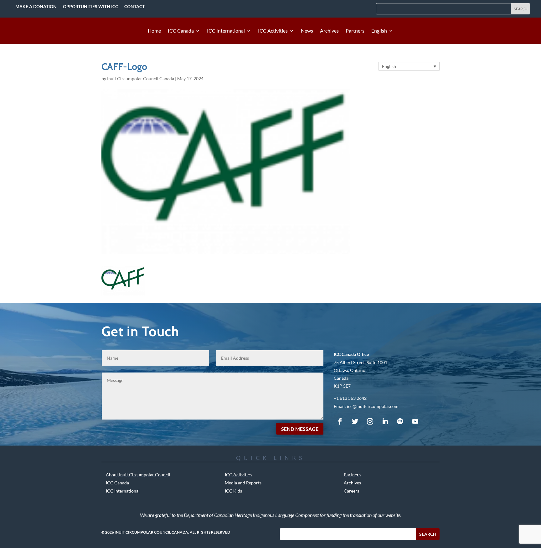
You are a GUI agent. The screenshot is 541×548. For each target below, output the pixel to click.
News (307, 31)
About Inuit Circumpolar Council (138, 474)
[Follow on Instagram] (370, 421)
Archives (329, 31)
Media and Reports (243, 482)
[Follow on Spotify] (400, 421)
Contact (134, 6)
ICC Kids (233, 490)
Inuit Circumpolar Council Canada (140, 78)
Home (154, 31)
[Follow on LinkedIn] (385, 421)
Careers (351, 490)
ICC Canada (181, 31)
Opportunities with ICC (90, 6)
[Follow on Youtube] (415, 421)
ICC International (226, 31)
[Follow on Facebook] (340, 421)
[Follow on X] (355, 421)
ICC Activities (273, 31)
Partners (355, 31)
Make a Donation (36, 6)
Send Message (299, 429)
